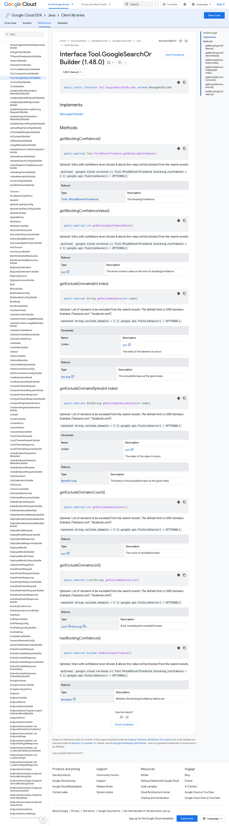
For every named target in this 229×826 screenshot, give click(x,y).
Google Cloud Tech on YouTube (202, 798)
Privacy (75, 811)
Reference (44, 22)
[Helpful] (180, 41)
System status (105, 792)
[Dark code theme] (179, 82)
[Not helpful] (186, 41)
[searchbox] (24, 34)
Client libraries (73, 15)
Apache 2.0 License (82, 743)
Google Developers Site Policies (129, 743)
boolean (66, 699)
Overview (10, 22)
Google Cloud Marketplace (67, 786)
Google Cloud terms (109, 811)
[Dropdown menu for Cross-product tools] (110, 4)
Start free (214, 15)
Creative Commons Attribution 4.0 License (149, 739)
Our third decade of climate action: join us (147, 811)
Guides (27, 22)
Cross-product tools (93, 4)
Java (51, 15)
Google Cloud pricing (63, 780)
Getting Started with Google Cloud (160, 780)
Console (172, 4)
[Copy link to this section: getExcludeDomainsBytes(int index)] (121, 389)
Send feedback (175, 54)
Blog (187, 775)
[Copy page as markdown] (120, 63)
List (64, 626)
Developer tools (99, 41)
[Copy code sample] (184, 82)
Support (101, 780)
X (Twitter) (191, 786)
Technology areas (58, 4)
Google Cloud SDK (26, 15)
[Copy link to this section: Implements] (86, 105)
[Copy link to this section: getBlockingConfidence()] (104, 139)
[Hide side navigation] (43, 819)
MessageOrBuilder (71, 114)
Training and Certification (155, 798)
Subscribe (187, 818)
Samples (63, 22)
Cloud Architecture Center (155, 792)
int (63, 272)
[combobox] (141, 4)
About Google (60, 811)
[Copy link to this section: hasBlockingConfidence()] (104, 638)
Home (63, 41)
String (65, 377)
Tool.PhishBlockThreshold (79, 199)
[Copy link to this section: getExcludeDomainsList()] (104, 565)
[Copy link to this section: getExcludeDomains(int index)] (112, 284)
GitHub (144, 775)
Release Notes (105, 786)
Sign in (221, 4)
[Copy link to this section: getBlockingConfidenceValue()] (113, 211)
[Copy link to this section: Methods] (82, 128)
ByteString (68, 480)
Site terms (89, 811)
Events (189, 780)
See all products (61, 775)
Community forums (108, 775)
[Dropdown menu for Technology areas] (73, 4)
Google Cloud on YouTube (199, 792)
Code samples (149, 786)
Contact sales (60, 792)
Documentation (79, 41)
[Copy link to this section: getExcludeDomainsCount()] (108, 492)
